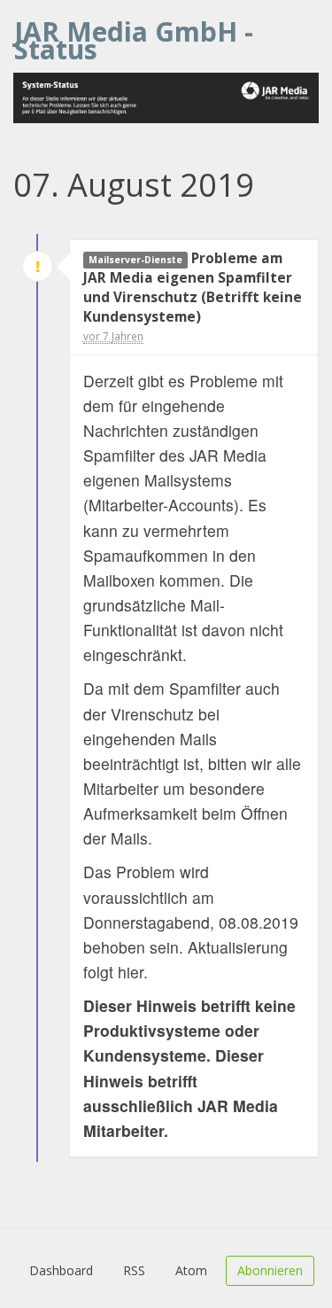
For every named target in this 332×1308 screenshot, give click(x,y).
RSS (134, 1270)
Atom (191, 1270)
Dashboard (61, 1270)
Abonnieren (270, 1270)
